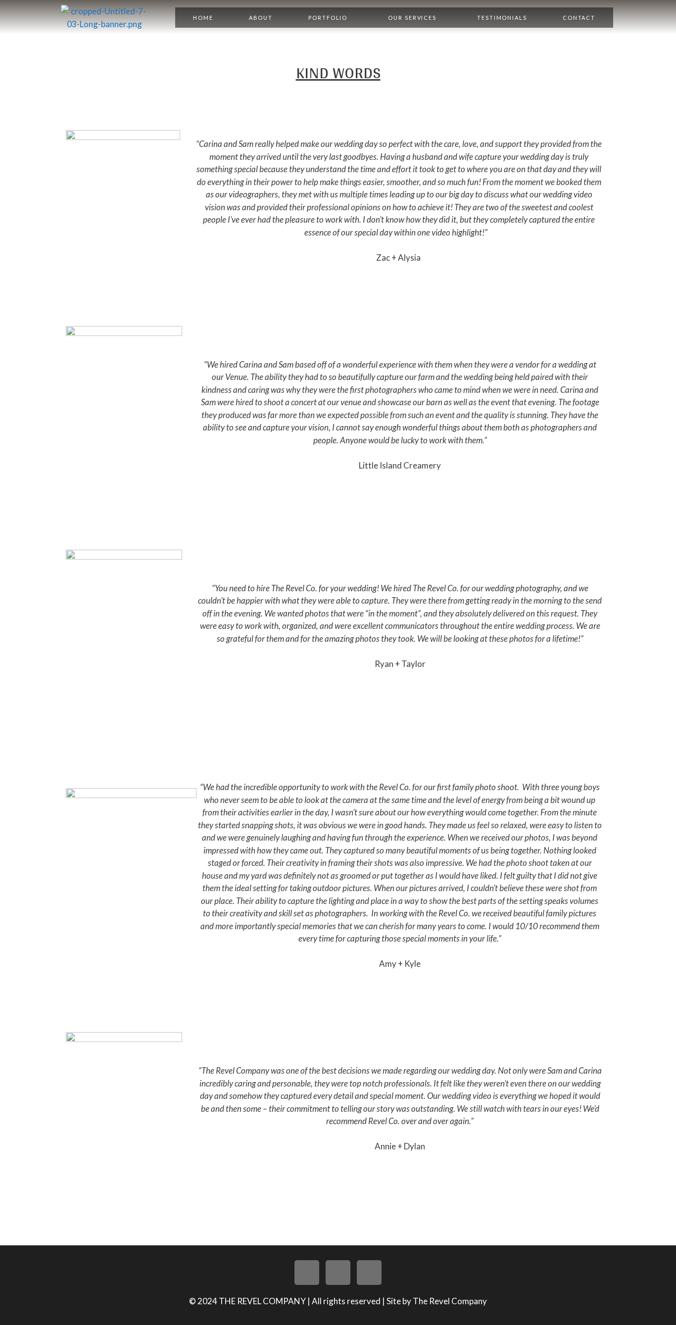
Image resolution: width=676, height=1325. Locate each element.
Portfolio (327, 17)
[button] (330, 17)
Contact (579, 17)
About (261, 17)
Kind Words (338, 72)
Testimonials (502, 17)
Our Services (412, 17)
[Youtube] (306, 1272)
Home (203, 17)
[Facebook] (369, 1272)
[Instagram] (338, 1272)
